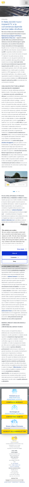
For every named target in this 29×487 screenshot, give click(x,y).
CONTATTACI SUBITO (14, 417)
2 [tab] (16, 191)
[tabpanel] (16, 180)
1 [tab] (14, 191)
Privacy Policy (7, 482)
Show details (20, 249)
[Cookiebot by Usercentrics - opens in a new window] (20, 225)
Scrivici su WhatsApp (14, 466)
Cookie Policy (15, 482)
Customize (14, 257)
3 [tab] (18, 191)
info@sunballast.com (16, 465)
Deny (14, 261)
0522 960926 (15, 463)
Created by (22, 482)
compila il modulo (14, 402)
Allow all (14, 253)
